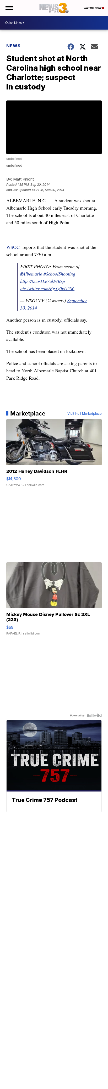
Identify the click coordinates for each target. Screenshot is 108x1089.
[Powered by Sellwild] (94, 715)
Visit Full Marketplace (84, 413)
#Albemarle (31, 274)
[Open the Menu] (9, 7)
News (13, 45)
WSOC (13, 247)
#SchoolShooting (59, 274)
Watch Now (93, 8)
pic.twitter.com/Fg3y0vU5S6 (47, 288)
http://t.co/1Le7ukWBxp (42, 281)
